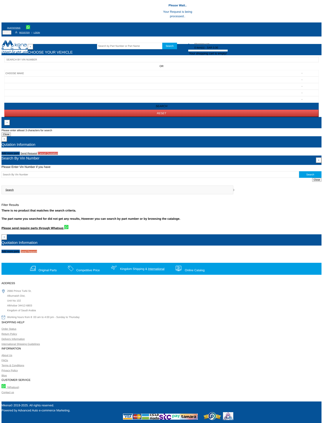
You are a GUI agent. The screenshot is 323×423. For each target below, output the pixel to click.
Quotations (13, 28)
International (156, 269)
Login (36, 33)
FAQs (4, 360)
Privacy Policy (9, 370)
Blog (4, 375)
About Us (6, 355)
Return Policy (9, 333)
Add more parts (11, 153)
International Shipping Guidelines (20, 344)
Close (6, 134)
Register (24, 33)
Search (169, 46)
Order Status (8, 328)
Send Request (29, 153)
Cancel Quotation (48, 153)
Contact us (7, 392)
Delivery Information (13, 338)
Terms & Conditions (12, 365)
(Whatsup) (12, 387)
